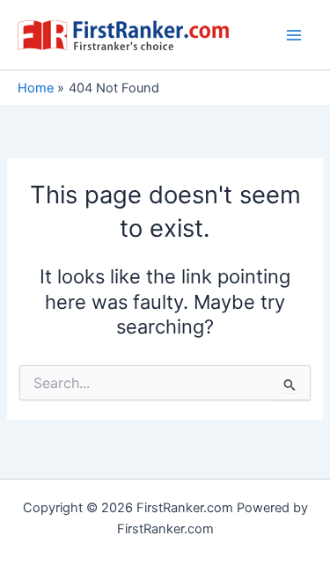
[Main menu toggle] (293, 35)
